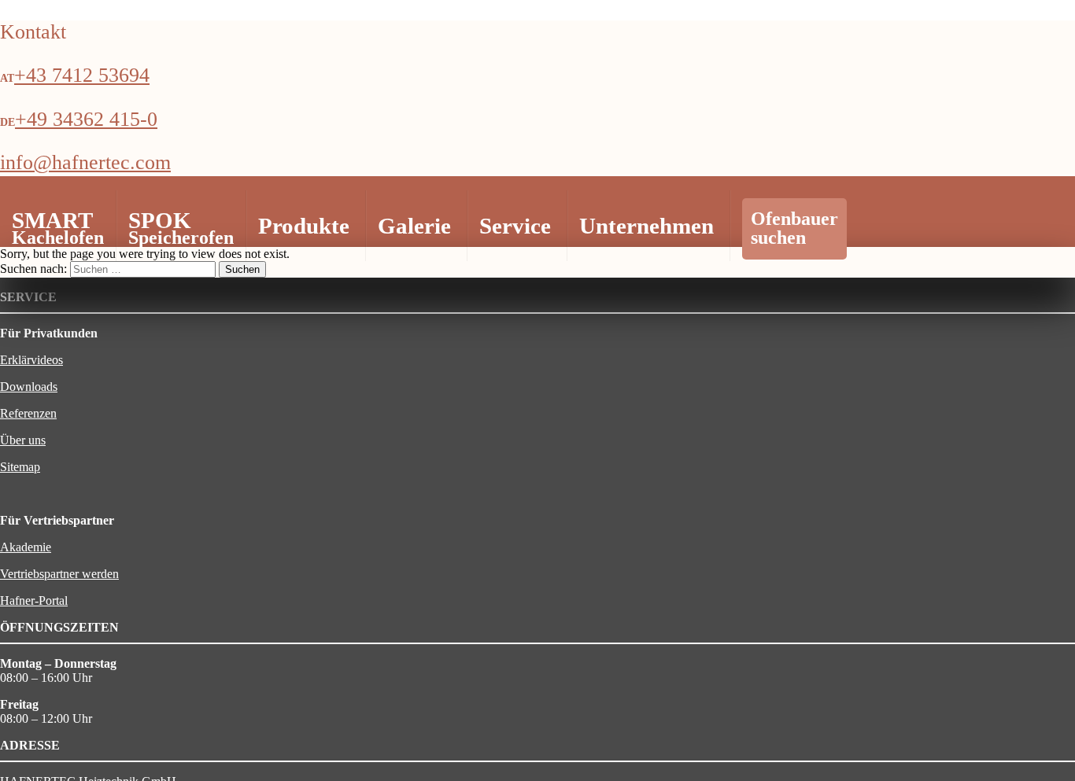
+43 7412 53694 (82, 75)
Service (515, 225)
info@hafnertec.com (85, 162)
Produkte (303, 225)
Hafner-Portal (34, 600)
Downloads (28, 386)
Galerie (414, 225)
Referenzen (28, 413)
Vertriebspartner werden (59, 573)
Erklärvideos (31, 360)
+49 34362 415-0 (86, 119)
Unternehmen (646, 225)
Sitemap (20, 466)
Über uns (23, 440)
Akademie (25, 547)
